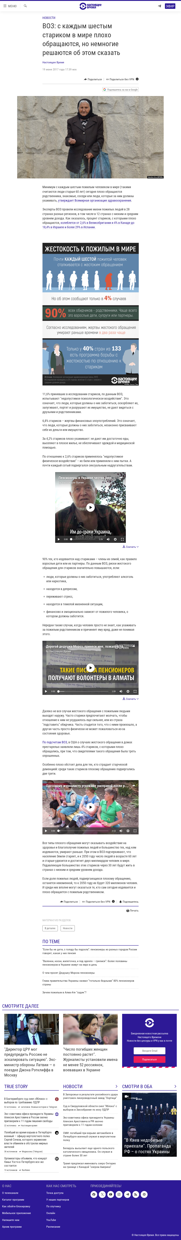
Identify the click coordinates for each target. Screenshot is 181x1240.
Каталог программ (13, 1199)
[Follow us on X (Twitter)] (102, 1194)
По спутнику (53, 1206)
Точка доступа (54, 1193)
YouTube (51, 1220)
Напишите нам (10, 1220)
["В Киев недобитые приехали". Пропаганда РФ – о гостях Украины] (149, 1125)
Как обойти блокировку (16, 1206)
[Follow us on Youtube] (110, 1194)
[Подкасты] (144, 1194)
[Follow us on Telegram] (127, 1194)
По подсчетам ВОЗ (54, 742)
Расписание (53, 1226)
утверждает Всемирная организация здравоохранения (94, 200)
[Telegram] (159, 6)
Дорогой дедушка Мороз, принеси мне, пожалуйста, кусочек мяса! (96, 646)
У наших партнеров (57, 1199)
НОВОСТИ (73, 1086)
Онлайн (50, 1213)
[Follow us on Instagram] (119, 1194)
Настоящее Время (53, 62)
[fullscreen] (122, 539)
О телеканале (10, 1193)
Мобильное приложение (16, 1213)
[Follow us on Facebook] (93, 1194)
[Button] (93, 79)
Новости (48, 18)
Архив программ (12, 1226)
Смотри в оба (137, 1086)
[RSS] (135, 1194)
